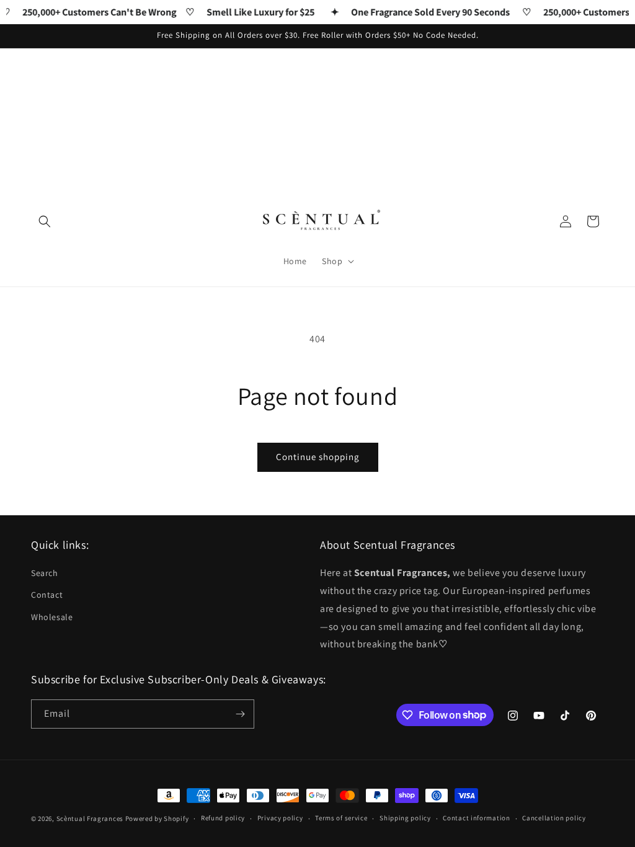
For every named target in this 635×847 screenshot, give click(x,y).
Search (44, 573)
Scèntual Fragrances (89, 818)
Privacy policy (280, 818)
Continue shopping (318, 457)
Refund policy (223, 818)
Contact (47, 594)
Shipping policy (405, 818)
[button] (44, 221)
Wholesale (52, 617)
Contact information (476, 818)
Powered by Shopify (157, 818)
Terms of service (341, 818)
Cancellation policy (553, 818)
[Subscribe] (240, 714)
